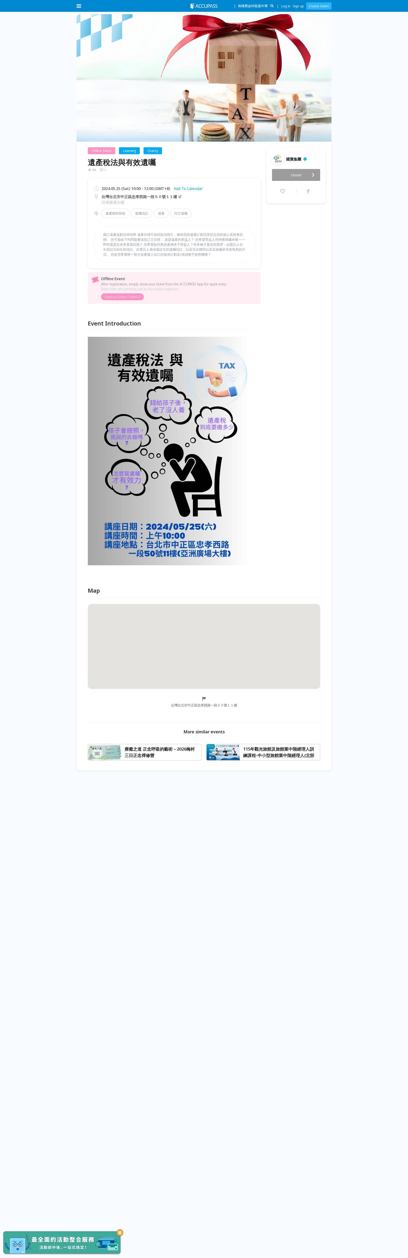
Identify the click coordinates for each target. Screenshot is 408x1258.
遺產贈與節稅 (115, 213)
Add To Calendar (188, 188)
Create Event (319, 6)
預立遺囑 (180, 213)
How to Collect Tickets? (122, 297)
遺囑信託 (141, 213)
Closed (296, 175)
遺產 (161, 213)
